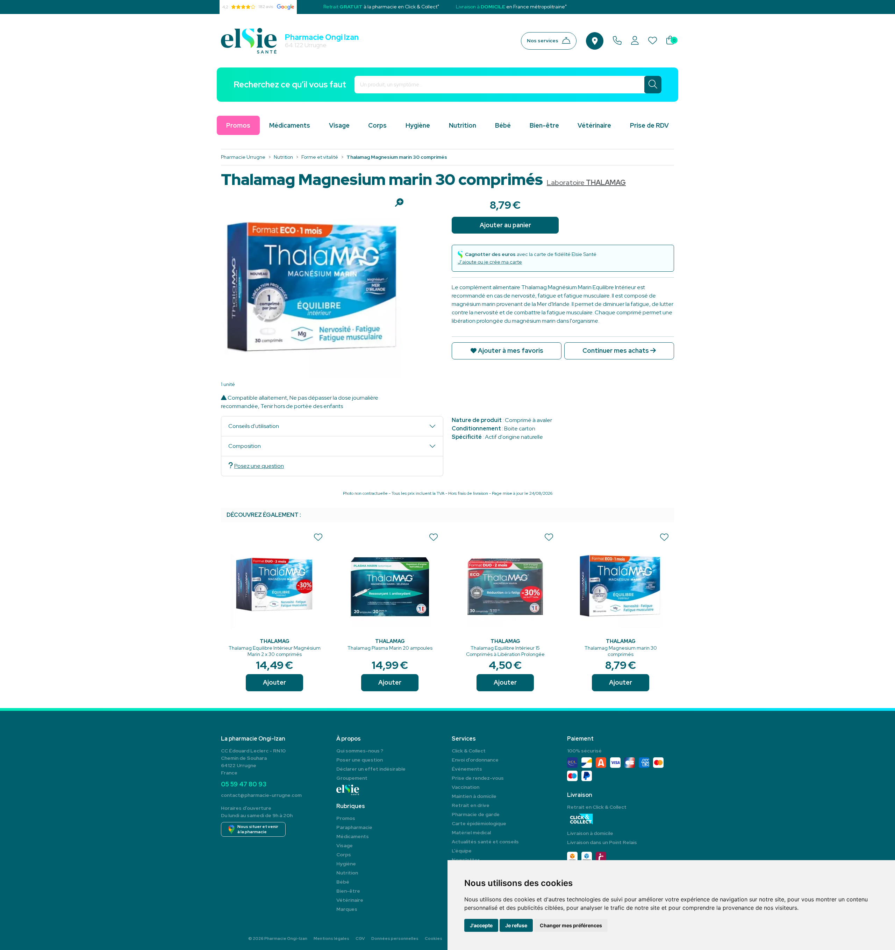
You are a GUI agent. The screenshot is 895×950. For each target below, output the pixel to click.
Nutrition (462, 125)
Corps (377, 125)
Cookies (433, 938)
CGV (360, 938)
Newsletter (466, 860)
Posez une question (259, 466)
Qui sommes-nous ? (359, 751)
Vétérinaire (594, 125)
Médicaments (289, 125)
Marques (346, 909)
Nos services (542, 40)
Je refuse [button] (516, 925)
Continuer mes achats (616, 351)
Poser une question (359, 760)
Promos (345, 818)
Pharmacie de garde (476, 814)
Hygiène (418, 125)
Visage (339, 125)
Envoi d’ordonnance (475, 760)
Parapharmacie (354, 827)
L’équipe (462, 851)
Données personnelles (394, 938)
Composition (244, 446)
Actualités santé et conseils (485, 841)
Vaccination (465, 787)
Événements (467, 769)
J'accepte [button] (481, 925)
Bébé (503, 125)
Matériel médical (471, 832)
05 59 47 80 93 (243, 784)
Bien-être (544, 125)
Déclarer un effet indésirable (371, 769)
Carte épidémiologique (479, 823)
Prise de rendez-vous (478, 778)
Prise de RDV (649, 125)
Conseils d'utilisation (253, 426)
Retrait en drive (470, 805)
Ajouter (274, 682)
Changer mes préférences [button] (571, 925)
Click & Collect (469, 751)
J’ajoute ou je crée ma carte (490, 262)
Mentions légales (331, 938)
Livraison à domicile (590, 833)
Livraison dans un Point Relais (602, 842)
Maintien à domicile (474, 796)
